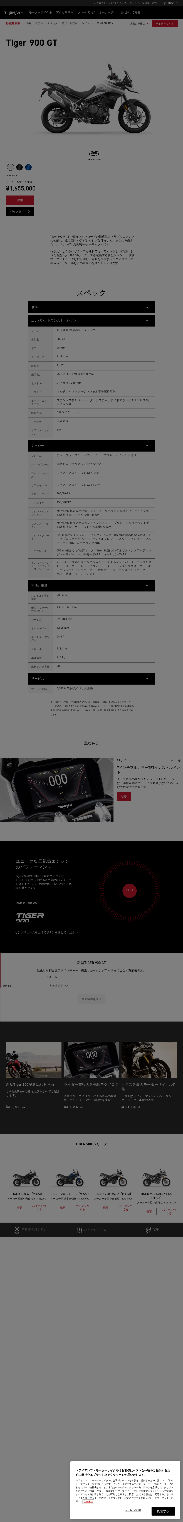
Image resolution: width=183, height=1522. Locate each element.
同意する (163, 1511)
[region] (125, 1490)
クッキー (88, 1501)
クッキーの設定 (133, 1510)
